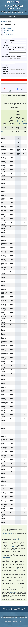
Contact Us (21, 609)
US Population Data (17, 549)
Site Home (5, 608)
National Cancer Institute (21, 617)
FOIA (24, 608)
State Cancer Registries (7, 533)
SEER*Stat (14, 546)
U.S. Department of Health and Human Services (14, 616)
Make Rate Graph (9, 89)
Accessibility (18, 608)
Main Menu (12, 16)
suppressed (12, 592)
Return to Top (4, 603)
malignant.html (6, 557)
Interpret (21, 89)
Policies (11, 608)
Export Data (14, 91)
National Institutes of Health (7, 617)
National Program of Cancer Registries (10, 568)
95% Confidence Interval (18, 122)
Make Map (14, 85)
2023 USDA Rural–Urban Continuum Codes (13, 576)
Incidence (5, 21)
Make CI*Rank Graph (14, 87)
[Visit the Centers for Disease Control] (17, 1)
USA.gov (14, 619)
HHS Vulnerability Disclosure (10, 609)
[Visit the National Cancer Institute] (10, 1)
